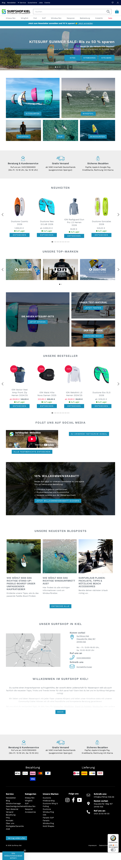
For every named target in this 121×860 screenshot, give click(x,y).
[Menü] (117, 835)
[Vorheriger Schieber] (51, 67)
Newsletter (11, 3)
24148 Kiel (81, 642)
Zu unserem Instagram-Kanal (89, 434)
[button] (52, 241)
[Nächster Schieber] (64, 67)
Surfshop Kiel (83, 636)
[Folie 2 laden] (58, 67)
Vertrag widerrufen (16, 838)
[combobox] (72, 11)
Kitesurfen (58, 706)
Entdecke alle (60, 606)
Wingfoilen (69, 706)
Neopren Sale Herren (103, 58)
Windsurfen (98, 706)
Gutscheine (32, 3)
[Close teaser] (25, 850)
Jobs (41, 3)
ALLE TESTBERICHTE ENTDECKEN (32, 452)
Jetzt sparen (38, 322)
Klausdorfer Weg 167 (86, 639)
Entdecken (19, 235)
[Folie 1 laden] (55, 67)
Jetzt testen (93, 308)
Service (23, 3)
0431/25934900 (29, 167)
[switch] (113, 849)
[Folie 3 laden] (60, 67)
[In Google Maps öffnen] (33, 650)
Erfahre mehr (93, 336)
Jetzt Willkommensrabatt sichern (57, 501)
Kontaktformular (84, 667)
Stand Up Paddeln (83, 706)
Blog (3, 3)
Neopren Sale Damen (79, 58)
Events (47, 3)
